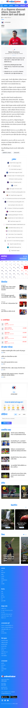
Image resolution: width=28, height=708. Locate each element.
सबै (23, 534)
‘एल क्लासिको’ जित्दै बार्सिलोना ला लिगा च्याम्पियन (18, 466)
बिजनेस (16, 6)
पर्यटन (2, 593)
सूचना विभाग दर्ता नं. (4, 687)
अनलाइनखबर (8, 22)
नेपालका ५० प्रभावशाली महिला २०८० (7, 627)
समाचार (11, 6)
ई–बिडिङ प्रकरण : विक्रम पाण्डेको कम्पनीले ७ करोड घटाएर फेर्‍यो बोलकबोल (8, 288)
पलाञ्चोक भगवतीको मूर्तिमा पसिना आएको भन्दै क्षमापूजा (13, 351)
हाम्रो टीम (2, 663)
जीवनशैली (22, 6)
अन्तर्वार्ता (2, 576)
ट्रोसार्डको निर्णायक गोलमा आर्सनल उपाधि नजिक (18, 458)
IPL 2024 (3, 612)
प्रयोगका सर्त (3, 665)
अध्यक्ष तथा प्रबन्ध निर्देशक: (5, 679)
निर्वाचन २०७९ (3, 653)
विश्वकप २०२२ (3, 617)
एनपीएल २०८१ (3, 608)
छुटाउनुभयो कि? (3, 285)
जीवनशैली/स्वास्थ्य (4, 580)
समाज (2, 570)
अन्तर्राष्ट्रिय (2, 583)
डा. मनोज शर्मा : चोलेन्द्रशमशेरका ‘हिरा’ (9, 303)
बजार (2, 591)
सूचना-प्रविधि (3, 600)
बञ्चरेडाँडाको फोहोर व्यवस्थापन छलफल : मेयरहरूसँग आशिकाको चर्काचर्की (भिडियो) (12, 374)
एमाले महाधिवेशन (4, 655)
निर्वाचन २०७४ (3, 648)
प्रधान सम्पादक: (3, 683)
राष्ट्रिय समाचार (3, 294)
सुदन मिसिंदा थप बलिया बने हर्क (8, 311)
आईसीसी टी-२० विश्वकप (7, 152)
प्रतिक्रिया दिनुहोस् (6, 423)
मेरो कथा (2, 631)
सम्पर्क (2, 670)
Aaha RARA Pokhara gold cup (6, 614)
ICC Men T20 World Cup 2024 (7, 610)
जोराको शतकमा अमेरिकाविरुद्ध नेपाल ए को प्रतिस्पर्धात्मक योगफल (18, 434)
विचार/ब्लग (3, 572)
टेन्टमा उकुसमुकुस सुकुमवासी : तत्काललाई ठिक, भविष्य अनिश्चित (8, 296)
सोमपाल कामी (16, 152)
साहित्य (2, 574)
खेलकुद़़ (2, 578)
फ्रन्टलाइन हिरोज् (4, 633)
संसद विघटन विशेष (4, 644)
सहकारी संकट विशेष (4, 640)
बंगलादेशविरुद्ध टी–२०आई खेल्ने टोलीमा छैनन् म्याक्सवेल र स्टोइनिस (18, 442)
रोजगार (2, 595)
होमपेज (5, 6)
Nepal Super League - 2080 (6, 616)
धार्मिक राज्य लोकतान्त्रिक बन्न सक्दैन (9, 357)
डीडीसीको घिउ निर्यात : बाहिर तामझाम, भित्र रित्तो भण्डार (13, 368)
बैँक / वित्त (3, 597)
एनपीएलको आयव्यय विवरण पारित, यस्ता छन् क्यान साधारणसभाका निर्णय (19, 475)
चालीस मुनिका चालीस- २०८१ (6, 629)
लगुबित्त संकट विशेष (4, 642)
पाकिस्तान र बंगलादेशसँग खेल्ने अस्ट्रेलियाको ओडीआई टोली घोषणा (18, 450)
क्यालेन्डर (4, 256)
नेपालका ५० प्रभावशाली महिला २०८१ (7, 625)
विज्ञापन (2, 667)
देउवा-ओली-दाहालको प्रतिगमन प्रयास (9, 362)
